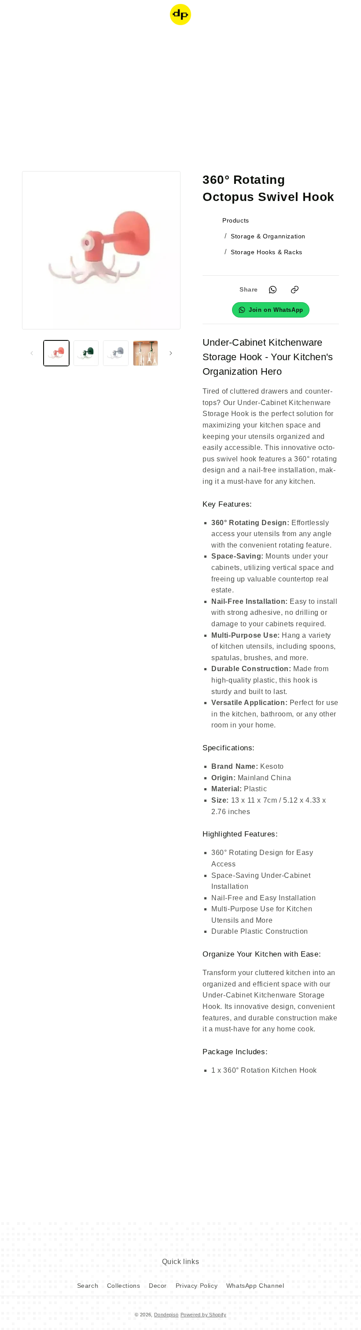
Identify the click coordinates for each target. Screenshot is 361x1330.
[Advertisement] (180, 99)
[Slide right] (170, 353)
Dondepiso (166, 1314)
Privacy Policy (196, 1285)
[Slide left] (31, 353)
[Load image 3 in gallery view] (116, 353)
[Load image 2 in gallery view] (86, 353)
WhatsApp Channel (255, 1285)
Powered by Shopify (203, 1314)
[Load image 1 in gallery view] (56, 353)
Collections (123, 1285)
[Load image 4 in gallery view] (145, 353)
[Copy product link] (294, 289)
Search (88, 1285)
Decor (158, 1285)
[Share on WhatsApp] (272, 289)
